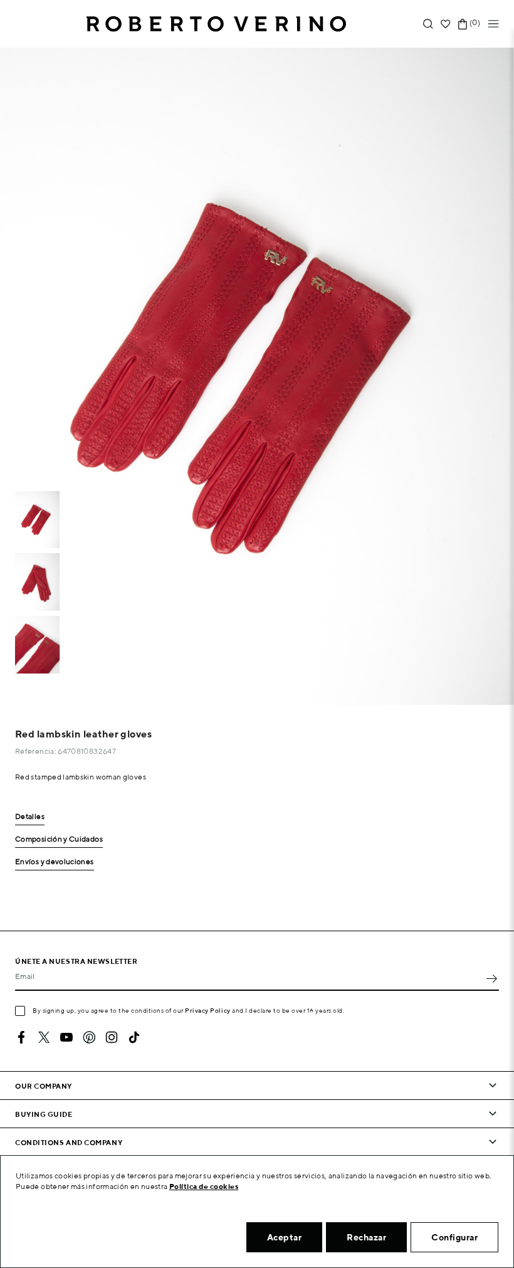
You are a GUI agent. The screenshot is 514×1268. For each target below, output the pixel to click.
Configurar (454, 1237)
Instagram (111, 1037)
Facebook (21, 1037)
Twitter (44, 1037)
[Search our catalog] (428, 24)
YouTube (66, 1037)
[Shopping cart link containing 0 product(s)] (462, 24)
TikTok (134, 1037)
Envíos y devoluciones (54, 862)
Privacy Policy (208, 1010)
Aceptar (284, 1237)
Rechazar (366, 1237)
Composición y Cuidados (59, 839)
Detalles (30, 817)
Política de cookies (204, 1186)
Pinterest (89, 1037)
